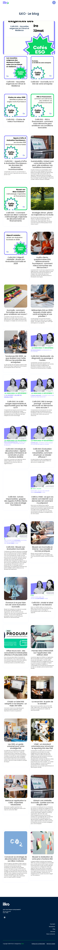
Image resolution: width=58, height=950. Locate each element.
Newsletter (52, 926)
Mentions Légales (51, 943)
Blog (54, 929)
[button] (53, 2)
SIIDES (22, 943)
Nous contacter (50, 934)
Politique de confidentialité (38, 943)
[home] (6, 2)
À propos (52, 924)
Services (52, 931)
